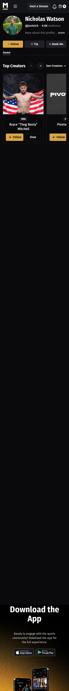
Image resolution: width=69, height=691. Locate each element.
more (61, 32)
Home (6, 52)
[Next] (40, 65)
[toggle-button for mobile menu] (15, 6)
